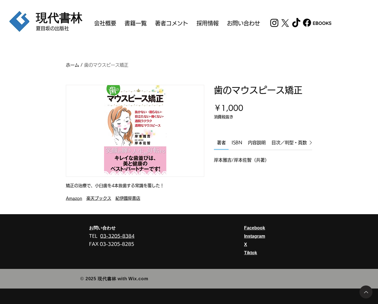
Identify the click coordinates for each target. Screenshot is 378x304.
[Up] (365, 291)
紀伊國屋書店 (127, 198)
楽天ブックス (98, 198)
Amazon (74, 198)
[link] (221, 142)
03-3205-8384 (117, 236)
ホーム (72, 65)
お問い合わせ (102, 228)
